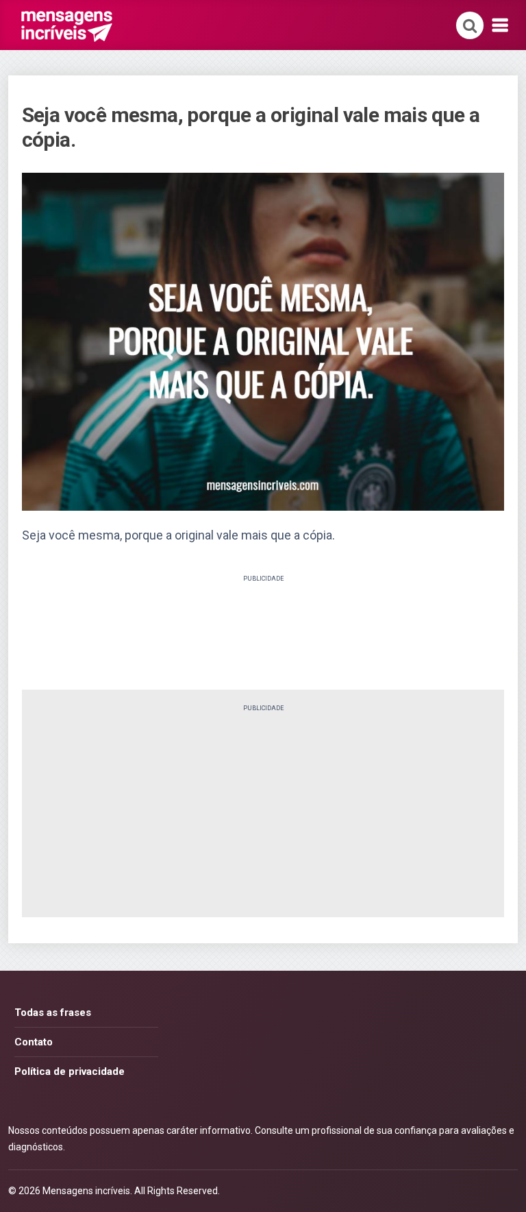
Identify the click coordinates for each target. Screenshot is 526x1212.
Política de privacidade (69, 1071)
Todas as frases (52, 1012)
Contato (33, 1042)
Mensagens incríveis (86, 1190)
